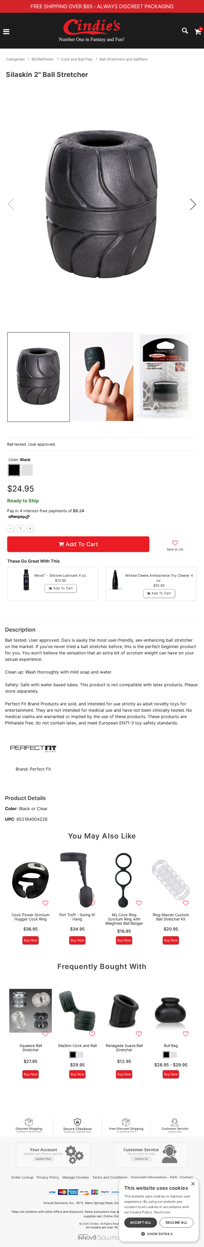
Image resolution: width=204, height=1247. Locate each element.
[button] (6, 32)
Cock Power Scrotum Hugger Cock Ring (31, 917)
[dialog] (159, 1210)
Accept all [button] (140, 1222)
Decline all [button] (176, 1222)
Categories (15, 59)
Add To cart (82, 544)
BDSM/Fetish (43, 59)
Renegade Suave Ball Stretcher (124, 1047)
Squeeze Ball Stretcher (30, 1047)
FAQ (173, 1177)
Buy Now (30, 940)
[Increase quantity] (30, 528)
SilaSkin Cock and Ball (77, 1045)
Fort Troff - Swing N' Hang (77, 917)
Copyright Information (149, 1177)
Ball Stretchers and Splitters (123, 59)
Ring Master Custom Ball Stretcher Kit (171, 917)
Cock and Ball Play (77, 59)
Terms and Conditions (110, 1177)
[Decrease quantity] (10, 528)
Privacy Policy (48, 1177)
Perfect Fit (40, 769)
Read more (162, 1212)
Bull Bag (171, 1045)
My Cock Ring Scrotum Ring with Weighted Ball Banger (124, 919)
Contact (186, 1177)
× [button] (193, 1184)
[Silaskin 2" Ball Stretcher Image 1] (102, 204)
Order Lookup (22, 1177)
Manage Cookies (75, 1177)
